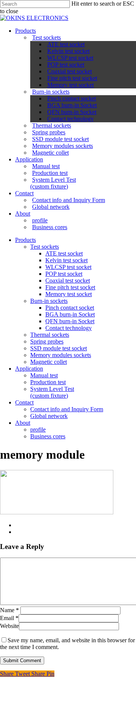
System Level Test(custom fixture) (53, 183)
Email (9, 618)
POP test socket (65, 64)
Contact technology (70, 119)
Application (29, 159)
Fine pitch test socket (72, 78)
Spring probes (48, 132)
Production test (50, 173)
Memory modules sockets (62, 146)
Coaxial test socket (69, 71)
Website (9, 626)
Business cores (49, 227)
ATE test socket (66, 44)
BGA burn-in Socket (72, 105)
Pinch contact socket (71, 98)
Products (25, 30)
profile (40, 220)
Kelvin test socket (68, 51)
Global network (51, 207)
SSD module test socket (60, 139)
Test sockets (46, 37)
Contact (24, 193)
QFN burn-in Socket (71, 112)
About (22, 213)
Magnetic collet (50, 152)
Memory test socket (70, 85)
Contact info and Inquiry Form (68, 200)
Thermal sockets (51, 125)
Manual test (46, 166)
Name (9, 610)
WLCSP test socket (70, 58)
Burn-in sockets (51, 91)
